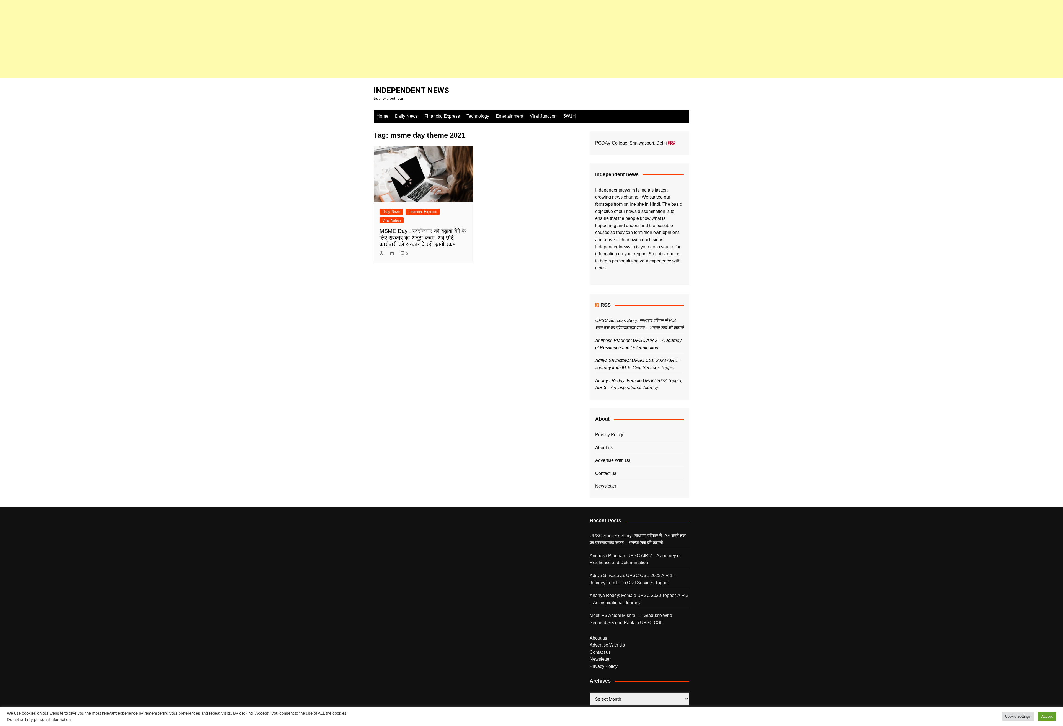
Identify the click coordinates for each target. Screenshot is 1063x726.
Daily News (406, 116)
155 (671, 143)
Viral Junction (543, 116)
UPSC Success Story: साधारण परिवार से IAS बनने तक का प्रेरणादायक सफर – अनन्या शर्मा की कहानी (638, 539)
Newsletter (605, 486)
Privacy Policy (609, 434)
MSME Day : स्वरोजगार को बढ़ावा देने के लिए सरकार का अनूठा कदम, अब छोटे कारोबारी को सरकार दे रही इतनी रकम (423, 237)
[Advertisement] (166, 39)
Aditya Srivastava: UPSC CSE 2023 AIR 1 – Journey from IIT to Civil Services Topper (633, 579)
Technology (477, 116)
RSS (605, 305)
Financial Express (442, 116)
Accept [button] (1047, 716)
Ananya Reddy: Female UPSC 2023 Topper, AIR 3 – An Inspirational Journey (639, 599)
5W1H (569, 116)
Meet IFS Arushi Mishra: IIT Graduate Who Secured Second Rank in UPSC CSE (631, 619)
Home (382, 116)
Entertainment (509, 116)
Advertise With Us (612, 460)
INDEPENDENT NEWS (411, 90)
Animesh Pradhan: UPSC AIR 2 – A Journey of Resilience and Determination (635, 559)
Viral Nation (391, 220)
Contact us (605, 473)
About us (604, 447)
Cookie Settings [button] (1018, 716)
